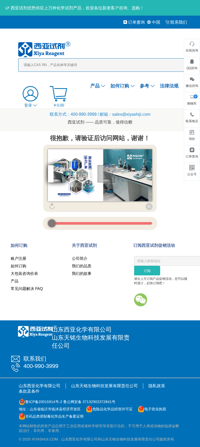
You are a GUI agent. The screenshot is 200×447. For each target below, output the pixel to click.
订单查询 (136, 22)
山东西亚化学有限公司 (39, 386)
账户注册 (18, 258)
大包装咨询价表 (24, 273)
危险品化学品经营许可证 (112, 409)
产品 (95, 85)
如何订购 (119, 85)
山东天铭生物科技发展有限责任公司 (104, 386)
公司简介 (80, 258)
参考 (144, 85)
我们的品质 (81, 266)
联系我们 (178, 22)
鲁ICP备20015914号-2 (43, 402)
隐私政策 (156, 386)
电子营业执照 (155, 409)
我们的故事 (81, 273)
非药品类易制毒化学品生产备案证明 (54, 416)
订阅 (147, 271)
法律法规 (169, 85)
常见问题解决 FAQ (27, 288)
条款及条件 (29, 391)
